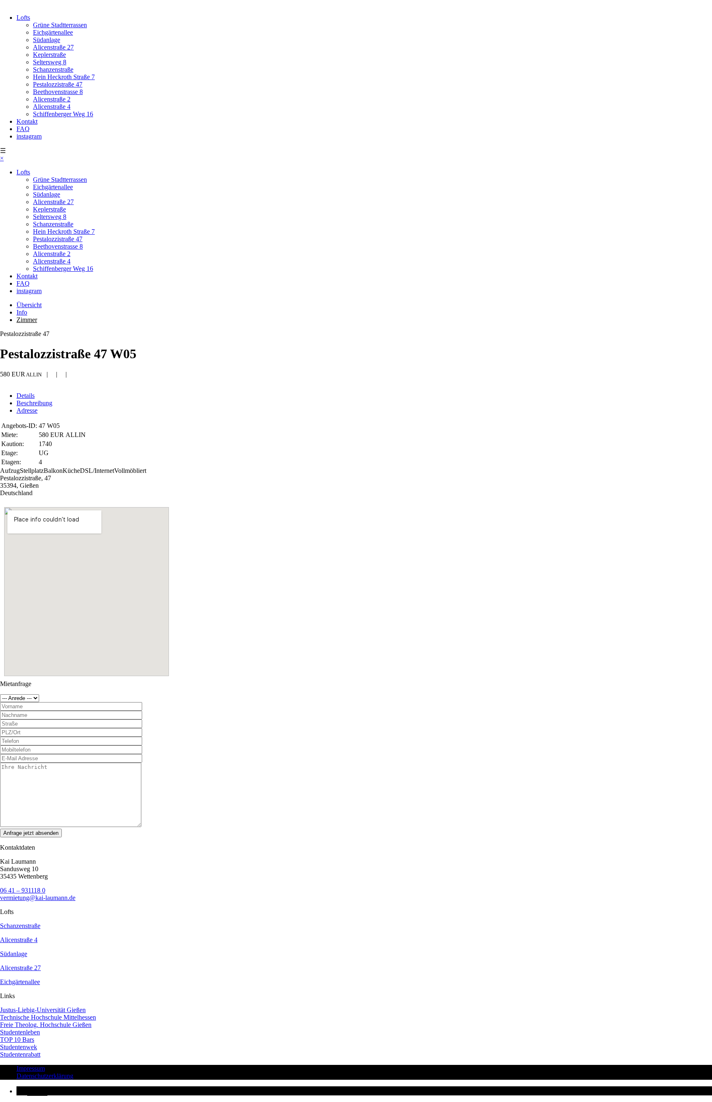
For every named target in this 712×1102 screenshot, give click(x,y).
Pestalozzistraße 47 (57, 84)
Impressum (30, 1068)
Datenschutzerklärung (44, 1075)
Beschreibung (34, 402)
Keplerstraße (49, 54)
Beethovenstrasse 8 (58, 91)
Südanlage (46, 39)
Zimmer (26, 319)
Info (21, 312)
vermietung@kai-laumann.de (37, 897)
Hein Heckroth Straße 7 (64, 76)
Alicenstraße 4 (51, 106)
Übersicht (29, 304)
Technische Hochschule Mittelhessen (48, 1017)
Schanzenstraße (53, 69)
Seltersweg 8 (49, 62)
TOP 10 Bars (17, 1039)
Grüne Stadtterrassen (60, 24)
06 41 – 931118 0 (22, 890)
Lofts (23, 17)
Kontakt (26, 121)
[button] (31, 1091)
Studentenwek (18, 1046)
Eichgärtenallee (53, 32)
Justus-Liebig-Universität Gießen (43, 1009)
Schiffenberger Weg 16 (63, 113)
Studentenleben (20, 1032)
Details (25, 395)
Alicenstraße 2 (51, 99)
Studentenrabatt (20, 1054)
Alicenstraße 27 (53, 47)
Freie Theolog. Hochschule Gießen (45, 1024)
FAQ (23, 128)
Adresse (26, 410)
